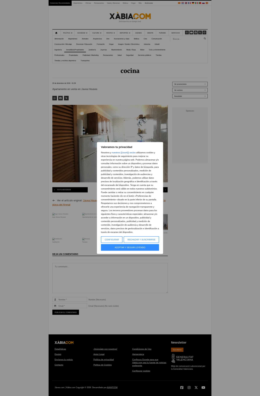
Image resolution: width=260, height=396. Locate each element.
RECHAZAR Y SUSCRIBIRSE (141, 239)
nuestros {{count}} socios (124, 152)
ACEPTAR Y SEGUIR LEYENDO (130, 247)
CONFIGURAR (112, 239)
